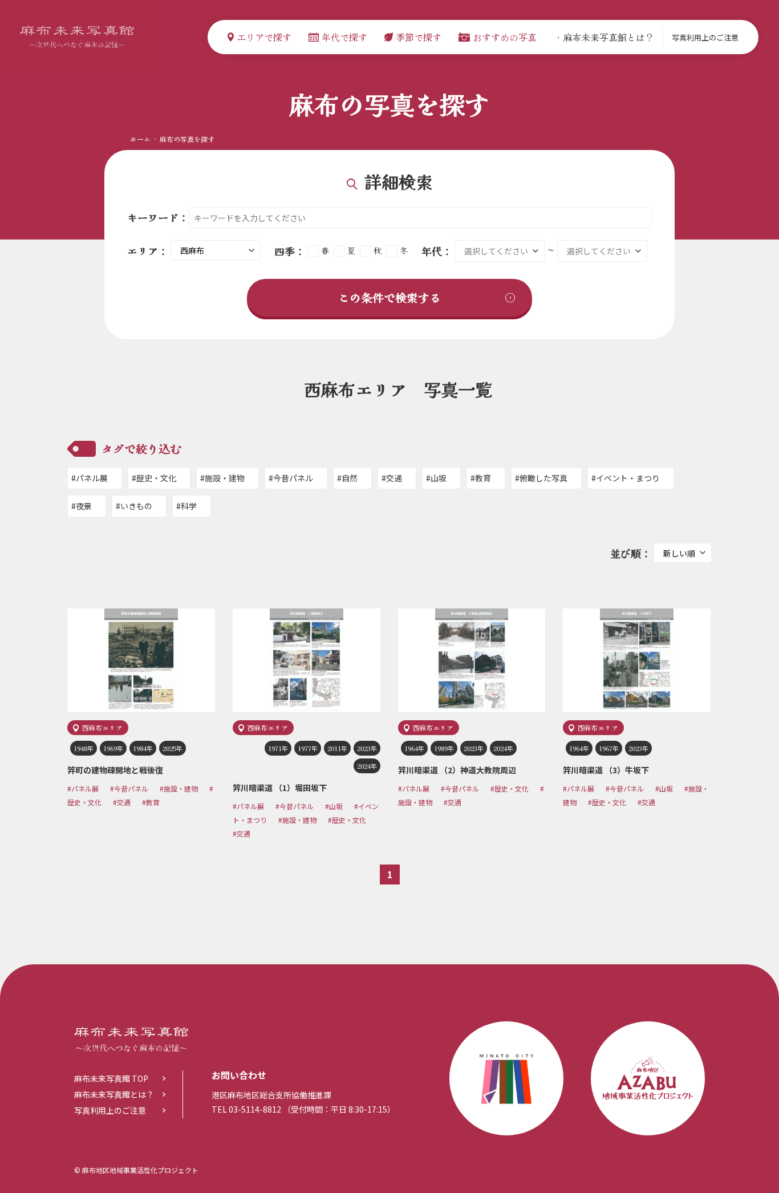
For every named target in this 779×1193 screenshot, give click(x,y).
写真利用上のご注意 (705, 37)
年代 (431, 251)
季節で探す (418, 37)
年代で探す (344, 37)
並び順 (625, 553)
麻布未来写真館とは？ (604, 37)
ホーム (140, 139)
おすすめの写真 (505, 37)
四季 (284, 251)
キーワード (152, 217)
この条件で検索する (389, 297)
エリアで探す (264, 37)
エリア (142, 251)
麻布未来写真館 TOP (111, 1078)
